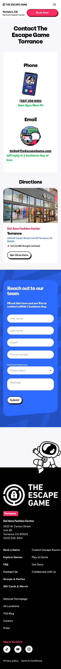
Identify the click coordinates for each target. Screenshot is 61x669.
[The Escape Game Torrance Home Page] (30, 495)
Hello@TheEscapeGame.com (30, 151)
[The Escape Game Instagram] (29, 649)
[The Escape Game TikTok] (7, 649)
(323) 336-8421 (31, 100)
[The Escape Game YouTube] (18, 649)
